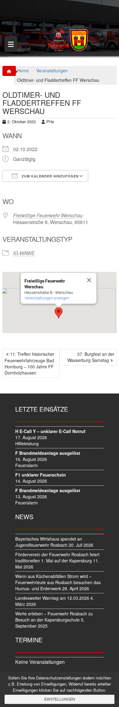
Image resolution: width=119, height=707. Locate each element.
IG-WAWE (24, 253)
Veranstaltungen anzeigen (46, 298)
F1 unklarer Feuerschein (40, 475)
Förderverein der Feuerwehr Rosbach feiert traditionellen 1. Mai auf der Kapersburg (57, 557)
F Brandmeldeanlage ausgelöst (47, 453)
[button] (59, 313)
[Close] (89, 280)
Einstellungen (59, 699)
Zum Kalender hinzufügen (49, 176)
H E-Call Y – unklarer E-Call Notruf (50, 431)
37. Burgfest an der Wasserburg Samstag (90, 357)
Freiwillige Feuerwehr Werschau (48, 215)
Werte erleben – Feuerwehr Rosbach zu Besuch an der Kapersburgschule (54, 616)
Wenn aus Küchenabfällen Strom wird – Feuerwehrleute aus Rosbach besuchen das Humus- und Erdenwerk (58, 582)
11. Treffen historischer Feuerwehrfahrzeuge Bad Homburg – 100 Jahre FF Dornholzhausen (29, 363)
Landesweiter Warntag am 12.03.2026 (52, 598)
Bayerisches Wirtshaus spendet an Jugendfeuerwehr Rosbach (48, 542)
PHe (50, 121)
